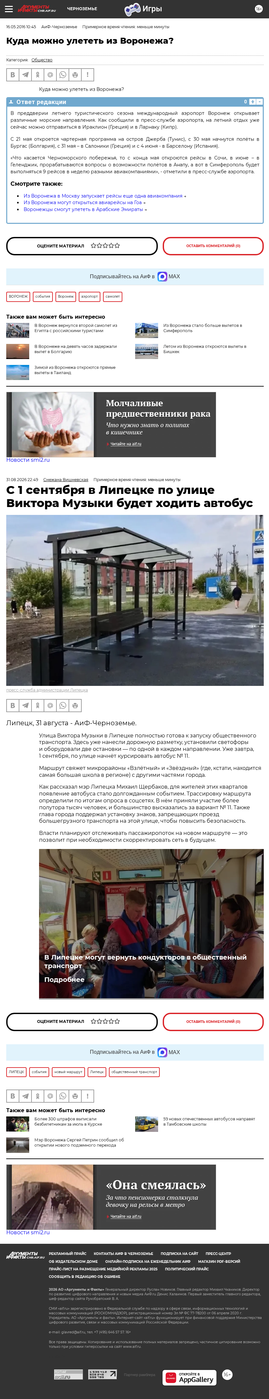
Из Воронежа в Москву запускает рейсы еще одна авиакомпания (103, 196)
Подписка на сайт (179, 1254)
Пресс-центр (218, 1254)
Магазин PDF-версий (219, 1262)
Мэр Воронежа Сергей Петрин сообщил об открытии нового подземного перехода (79, 1142)
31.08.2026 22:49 (22, 479)
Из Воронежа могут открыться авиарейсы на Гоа (83, 202)
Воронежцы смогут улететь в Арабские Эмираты (83, 209)
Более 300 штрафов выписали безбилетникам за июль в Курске (68, 1121)
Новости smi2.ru (28, 460)
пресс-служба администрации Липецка (47, 690)
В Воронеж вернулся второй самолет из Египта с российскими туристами (75, 328)
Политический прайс (187, 1269)
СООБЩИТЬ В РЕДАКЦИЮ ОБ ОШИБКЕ (84, 1277)
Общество (41, 59)
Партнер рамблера (139, 1375)
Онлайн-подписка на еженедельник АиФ (148, 1262)
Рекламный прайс (67, 1254)
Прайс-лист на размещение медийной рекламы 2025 (103, 1269)
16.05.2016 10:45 (21, 26)
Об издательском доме (73, 1262)
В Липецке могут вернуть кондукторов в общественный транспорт (145, 961)
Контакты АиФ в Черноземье (123, 1254)
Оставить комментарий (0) (213, 246)
